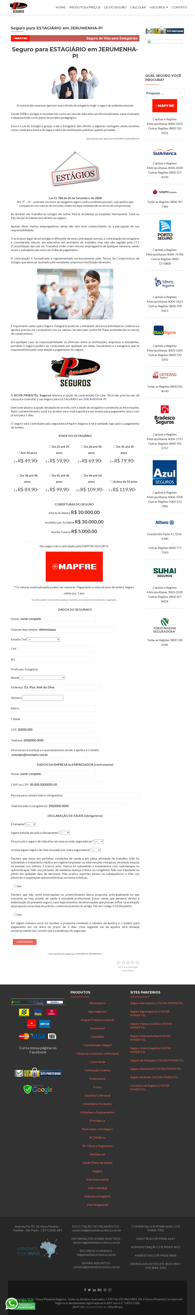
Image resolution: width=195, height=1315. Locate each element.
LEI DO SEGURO (115, 7)
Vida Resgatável (97, 1204)
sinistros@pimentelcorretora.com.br (96, 1242)
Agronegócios (97, 1011)
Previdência (97, 1120)
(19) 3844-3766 (155, 1267)
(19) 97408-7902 (163, 1228)
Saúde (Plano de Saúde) (97, 1162)
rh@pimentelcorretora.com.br (96, 1254)
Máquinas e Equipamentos (97, 1112)
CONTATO (179, 7)
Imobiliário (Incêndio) (97, 1104)
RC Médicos (97, 1137)
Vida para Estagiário (97, 1196)
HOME (61, 7)
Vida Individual (97, 1188)
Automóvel (97, 1028)
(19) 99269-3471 (169, 1247)
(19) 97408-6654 (161, 1226)
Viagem (97, 1171)
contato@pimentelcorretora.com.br (96, 1267)
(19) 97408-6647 (163, 1238)
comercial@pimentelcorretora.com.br (96, 1230)
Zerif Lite (78, 1307)
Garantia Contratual (97, 1095)
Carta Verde (97, 1062)
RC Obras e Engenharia (97, 1146)
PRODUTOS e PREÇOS (84, 7)
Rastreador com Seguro (97, 1129)
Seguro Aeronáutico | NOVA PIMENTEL (156, 1003)
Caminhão (97, 1036)
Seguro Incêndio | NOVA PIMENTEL (154, 1077)
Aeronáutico (97, 1003)
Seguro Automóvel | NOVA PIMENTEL (155, 1068)
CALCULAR (138, 7)
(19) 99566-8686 (165, 1255)
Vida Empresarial (97, 1179)
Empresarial (97, 1078)
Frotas (97, 1087)
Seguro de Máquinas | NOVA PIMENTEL (157, 1060)
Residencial (97, 1154)
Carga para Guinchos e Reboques (97, 1053)
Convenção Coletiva (97, 1070)
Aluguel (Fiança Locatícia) (97, 1020)
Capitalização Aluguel (97, 1045)
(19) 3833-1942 (169, 1264)
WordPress (115, 1307)
